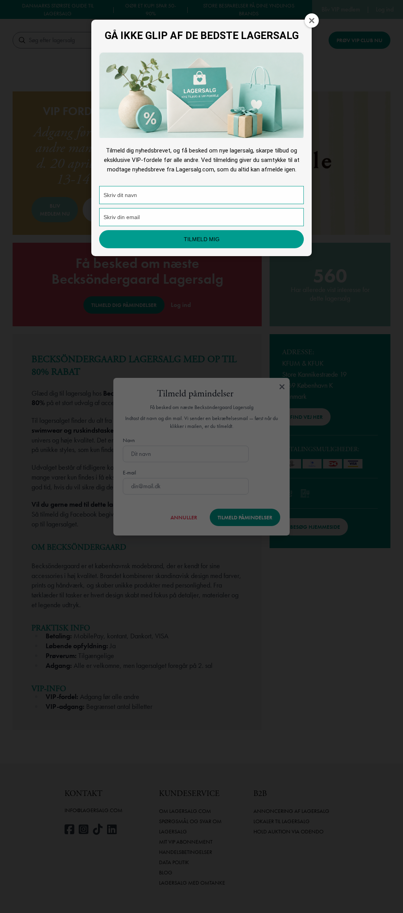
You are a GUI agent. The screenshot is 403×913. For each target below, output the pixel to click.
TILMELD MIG (202, 239)
